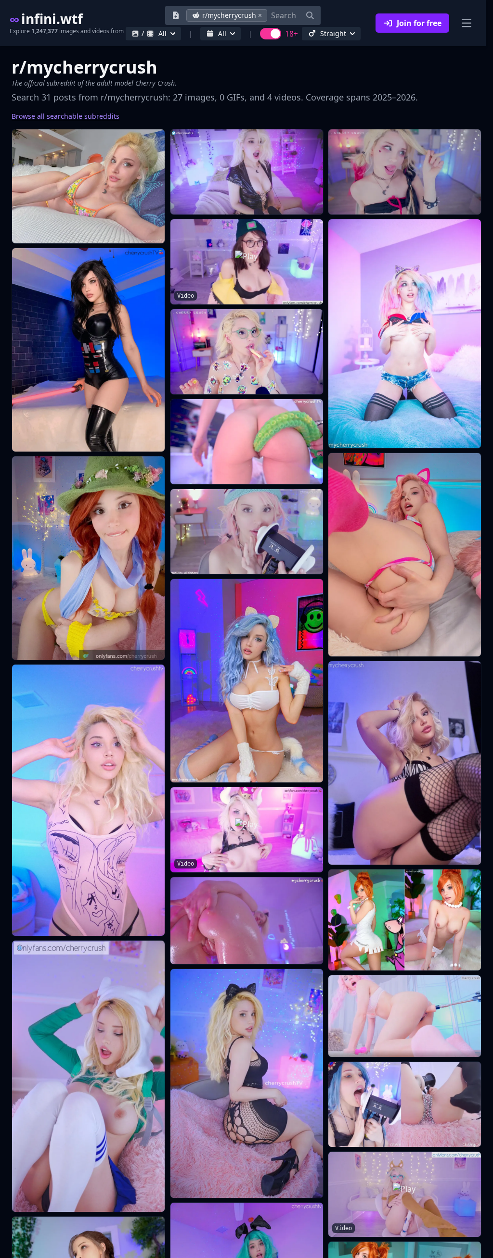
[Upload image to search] (175, 15)
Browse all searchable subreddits (65, 116)
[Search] (310, 15)
